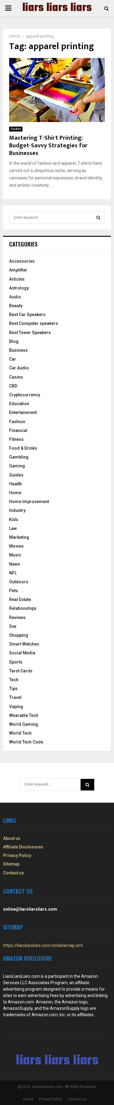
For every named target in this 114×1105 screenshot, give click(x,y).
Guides (16, 129)
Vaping (16, 706)
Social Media (22, 652)
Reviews (17, 617)
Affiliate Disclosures (23, 846)
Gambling (19, 457)
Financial (18, 430)
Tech (14, 679)
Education (19, 403)
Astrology (19, 288)
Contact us (13, 872)
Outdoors (18, 581)
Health (15, 483)
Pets (13, 590)
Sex (12, 626)
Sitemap (11, 864)
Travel (15, 697)
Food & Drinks (23, 448)
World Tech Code (26, 742)
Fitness (16, 439)
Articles (17, 279)
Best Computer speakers (33, 323)
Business (18, 350)
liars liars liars (57, 8)
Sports (15, 662)
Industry (17, 510)
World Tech (20, 733)
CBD (13, 385)
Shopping (18, 635)
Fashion (17, 421)
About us (11, 838)
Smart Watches (24, 644)
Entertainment (23, 412)
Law (13, 528)
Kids (13, 519)
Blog (14, 341)
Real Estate (20, 599)
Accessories (22, 261)
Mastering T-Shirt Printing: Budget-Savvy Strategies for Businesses (48, 145)
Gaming (17, 465)
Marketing (19, 537)
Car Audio (19, 367)
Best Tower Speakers (30, 332)
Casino (16, 377)
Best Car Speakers (27, 314)
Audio (15, 296)
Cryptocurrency (24, 394)
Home (15, 492)
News (14, 564)
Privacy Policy (17, 855)
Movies (16, 546)
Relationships (22, 608)
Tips (13, 688)
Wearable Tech (23, 715)
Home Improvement (29, 501)
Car (12, 359)
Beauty (15, 305)
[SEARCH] (98, 217)
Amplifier (18, 270)
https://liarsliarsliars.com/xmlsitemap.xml (43, 945)
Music (15, 554)
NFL (13, 572)
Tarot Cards (21, 670)
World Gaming (23, 724)
